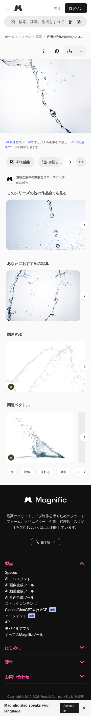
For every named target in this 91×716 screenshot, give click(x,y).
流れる (45, 471)
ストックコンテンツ (21, 603)
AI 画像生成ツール (18, 142)
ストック (25, 36)
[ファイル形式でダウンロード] (81, 51)
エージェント (19, 615)
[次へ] (70, 162)
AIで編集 (23, 161)
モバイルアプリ (17, 628)
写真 (39, 36)
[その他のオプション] (43, 51)
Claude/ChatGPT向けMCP (30, 609)
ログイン (76, 8)
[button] (45, 542)
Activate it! (68, 707)
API (8, 621)
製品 (9, 563)
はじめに (13, 647)
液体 (27, 471)
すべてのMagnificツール (24, 634)
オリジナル (34, 68)
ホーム (9, 36)
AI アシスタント (18, 578)
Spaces (11, 572)
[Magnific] (45, 501)
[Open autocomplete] (11, 22)
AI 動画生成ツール (19, 590)
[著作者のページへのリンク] (9, 180)
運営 (9, 662)
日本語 (45, 542)
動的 (63, 471)
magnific (22, 182)
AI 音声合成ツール (19, 597)
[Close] (84, 708)
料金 (57, 8)
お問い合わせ (17, 676)
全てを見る (57, 192)
